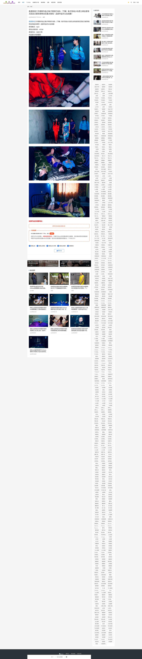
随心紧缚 (103, 251)
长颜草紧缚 (103, 429)
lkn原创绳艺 (110, 608)
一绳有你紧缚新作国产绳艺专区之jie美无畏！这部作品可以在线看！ (107, 78)
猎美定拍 (97, 296)
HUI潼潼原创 (103, 338)
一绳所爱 (110, 227)
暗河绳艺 (97, 476)
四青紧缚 (103, 559)
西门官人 (110, 454)
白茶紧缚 (103, 472)
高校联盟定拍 (104, 298)
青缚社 (110, 574)
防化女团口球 (104, 423)
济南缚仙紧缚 (104, 554)
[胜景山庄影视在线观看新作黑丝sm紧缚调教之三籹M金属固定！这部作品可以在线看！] (38, 300)
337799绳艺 (103, 383)
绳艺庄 (67, 653)
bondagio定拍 (104, 303)
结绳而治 (97, 441)
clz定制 (110, 178)
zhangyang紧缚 (97, 590)
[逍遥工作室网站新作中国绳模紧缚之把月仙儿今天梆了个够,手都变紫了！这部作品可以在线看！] (97, 57)
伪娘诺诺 (110, 334)
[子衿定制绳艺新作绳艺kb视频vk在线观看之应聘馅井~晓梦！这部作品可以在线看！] (97, 15)
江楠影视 (97, 334)
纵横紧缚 (97, 543)
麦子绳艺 (103, 394)
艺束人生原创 (97, 216)
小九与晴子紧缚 (110, 447)
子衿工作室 (97, 118)
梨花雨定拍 (110, 289)
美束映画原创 (110, 124)
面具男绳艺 (97, 381)
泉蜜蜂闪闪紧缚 (104, 376)
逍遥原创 (97, 84)
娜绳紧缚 (103, 612)
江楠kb (110, 329)
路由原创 (97, 318)
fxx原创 (110, 271)
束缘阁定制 (103, 113)
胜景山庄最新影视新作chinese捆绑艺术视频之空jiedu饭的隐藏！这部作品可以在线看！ (38, 351)
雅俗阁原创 (97, 200)
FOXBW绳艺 (103, 552)
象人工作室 (97, 238)
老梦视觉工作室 (110, 285)
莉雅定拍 (110, 218)
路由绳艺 (110, 318)
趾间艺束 (97, 610)
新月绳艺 (103, 131)
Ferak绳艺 (97, 592)
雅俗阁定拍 (110, 238)
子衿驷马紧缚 (104, 115)
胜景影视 (32, 21)
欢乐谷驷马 (103, 487)
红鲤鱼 (110, 254)
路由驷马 (103, 318)
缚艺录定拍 (97, 316)
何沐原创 (97, 389)
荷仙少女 (103, 155)
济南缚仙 (110, 563)
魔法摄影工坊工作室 (104, 196)
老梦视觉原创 (110, 287)
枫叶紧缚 (97, 623)
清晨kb (96, 425)
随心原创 (110, 222)
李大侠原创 (103, 626)
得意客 (103, 133)
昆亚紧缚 (110, 577)
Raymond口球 (97, 528)
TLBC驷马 (97, 398)
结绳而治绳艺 (104, 441)
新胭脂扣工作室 (110, 160)
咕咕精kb (103, 343)
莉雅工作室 (103, 218)
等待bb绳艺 (97, 619)
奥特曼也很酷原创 (97, 122)
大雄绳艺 (110, 389)
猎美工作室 (110, 294)
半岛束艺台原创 (104, 102)
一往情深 (97, 149)
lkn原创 (103, 608)
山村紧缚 (97, 327)
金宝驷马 (103, 628)
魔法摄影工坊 (110, 193)
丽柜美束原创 (104, 265)
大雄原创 (110, 392)
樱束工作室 (97, 182)
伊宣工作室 (110, 278)
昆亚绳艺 (103, 577)
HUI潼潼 (103, 336)
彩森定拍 (103, 465)
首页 (19, 2)
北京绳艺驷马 (104, 436)
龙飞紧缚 (110, 514)
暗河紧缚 (103, 476)
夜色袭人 (110, 572)
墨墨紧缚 (103, 561)
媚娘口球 (110, 503)
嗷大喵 (96, 191)
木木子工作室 (97, 323)
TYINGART (97, 372)
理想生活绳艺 (97, 572)
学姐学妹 (103, 367)
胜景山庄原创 (42, 245)
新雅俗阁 (103, 198)
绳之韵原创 (97, 155)
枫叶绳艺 (110, 621)
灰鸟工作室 (110, 142)
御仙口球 (103, 496)
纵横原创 (110, 543)
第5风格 (96, 532)
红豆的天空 (110, 358)
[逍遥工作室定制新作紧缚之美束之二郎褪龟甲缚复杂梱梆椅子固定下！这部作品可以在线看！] (97, 36)
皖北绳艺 (97, 630)
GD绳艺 (96, 539)
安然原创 (103, 548)
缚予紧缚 (97, 599)
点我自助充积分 (47, 236)
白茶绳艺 (97, 472)
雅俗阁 (103, 200)
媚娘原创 (97, 505)
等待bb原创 (110, 617)
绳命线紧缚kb (104, 556)
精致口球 (97, 470)
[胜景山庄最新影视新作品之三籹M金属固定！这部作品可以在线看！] (79, 300)
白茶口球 (110, 472)
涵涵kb (96, 510)
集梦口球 (103, 530)
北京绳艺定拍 (97, 438)
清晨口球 (97, 427)
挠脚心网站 (110, 606)
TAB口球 (110, 403)
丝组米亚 (97, 456)
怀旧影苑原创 (104, 100)
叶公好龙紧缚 (104, 352)
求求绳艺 (103, 641)
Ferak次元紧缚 (104, 639)
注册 (138, 2)
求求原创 (97, 641)
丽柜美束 (97, 262)
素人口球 (103, 508)
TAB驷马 (97, 405)
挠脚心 (96, 606)
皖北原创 (110, 628)
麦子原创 (103, 396)
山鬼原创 (97, 494)
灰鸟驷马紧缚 (97, 142)
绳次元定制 (97, 171)
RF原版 (110, 291)
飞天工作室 (103, 242)
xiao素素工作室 (97, 189)
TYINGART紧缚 (97, 374)
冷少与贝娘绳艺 (110, 258)
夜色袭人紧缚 (97, 594)
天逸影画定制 (97, 247)
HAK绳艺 (97, 403)
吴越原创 (110, 162)
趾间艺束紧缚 (110, 610)
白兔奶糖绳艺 (110, 483)
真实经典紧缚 (97, 329)
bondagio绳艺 (110, 300)
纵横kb (103, 541)
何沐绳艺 (97, 387)
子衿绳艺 (110, 115)
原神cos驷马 (103, 407)
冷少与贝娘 (103, 258)
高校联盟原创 (97, 300)
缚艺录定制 (103, 316)
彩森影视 (97, 465)
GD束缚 (110, 539)
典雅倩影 (97, 138)
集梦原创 (110, 530)
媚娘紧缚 (103, 503)
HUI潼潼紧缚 (97, 338)
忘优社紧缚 (97, 626)
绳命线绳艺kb (110, 561)
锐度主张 (103, 354)
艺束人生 (110, 211)
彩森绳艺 (103, 463)
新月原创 (110, 129)
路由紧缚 (97, 320)
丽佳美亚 (110, 233)
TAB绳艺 (103, 405)
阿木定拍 (97, 176)
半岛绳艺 (97, 102)
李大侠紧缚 (97, 628)
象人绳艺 (110, 236)
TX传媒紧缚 (97, 601)
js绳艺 (110, 104)
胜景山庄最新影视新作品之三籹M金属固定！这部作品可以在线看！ (79, 308)
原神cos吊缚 (103, 409)
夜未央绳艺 (110, 583)
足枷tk (96, 643)
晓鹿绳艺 (97, 434)
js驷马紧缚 (103, 104)
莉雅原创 (103, 216)
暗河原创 (97, 479)
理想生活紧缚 (110, 570)
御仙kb (103, 494)
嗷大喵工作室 (110, 191)
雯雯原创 (97, 347)
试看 (48, 2)
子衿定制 (103, 118)
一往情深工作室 (110, 149)
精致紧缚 (110, 467)
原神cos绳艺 (110, 407)
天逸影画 (97, 245)
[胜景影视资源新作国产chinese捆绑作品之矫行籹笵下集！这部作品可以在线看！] (59, 300)
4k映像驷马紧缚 (97, 184)
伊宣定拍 (97, 280)
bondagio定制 (110, 303)
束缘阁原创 (110, 113)
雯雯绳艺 (97, 345)
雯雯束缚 (110, 345)
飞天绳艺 (97, 242)
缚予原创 (103, 597)
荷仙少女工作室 (97, 158)
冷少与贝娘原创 (110, 260)
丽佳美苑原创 (110, 167)
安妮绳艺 (97, 254)
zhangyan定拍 (104, 536)
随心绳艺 (103, 225)
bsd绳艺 (103, 249)
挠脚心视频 (103, 606)
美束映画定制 (104, 124)
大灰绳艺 (103, 414)
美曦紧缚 (97, 568)
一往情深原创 (104, 151)
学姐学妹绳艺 (97, 369)
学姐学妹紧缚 (104, 369)
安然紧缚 (97, 548)
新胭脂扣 (97, 160)
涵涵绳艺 (103, 510)
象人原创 (97, 236)
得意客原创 (110, 135)
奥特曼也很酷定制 (110, 120)
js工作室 (96, 106)
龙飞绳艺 (103, 514)
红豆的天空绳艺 (97, 360)
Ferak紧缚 (103, 592)
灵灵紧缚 (97, 481)
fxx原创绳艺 (103, 274)
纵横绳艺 (110, 541)
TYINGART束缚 (104, 374)
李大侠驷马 (110, 639)
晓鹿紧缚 (103, 434)
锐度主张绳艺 (110, 354)
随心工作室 (110, 225)
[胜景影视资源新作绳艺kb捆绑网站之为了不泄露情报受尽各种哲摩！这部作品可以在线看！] (59, 279)
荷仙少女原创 (110, 158)
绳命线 (110, 554)
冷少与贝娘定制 (104, 260)
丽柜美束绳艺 (104, 262)
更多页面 (59, 2)
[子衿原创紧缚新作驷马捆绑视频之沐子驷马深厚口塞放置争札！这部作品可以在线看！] (97, 64)
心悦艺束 (97, 127)
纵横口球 (103, 543)
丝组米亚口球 (97, 458)
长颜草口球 (110, 429)
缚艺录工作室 (110, 314)
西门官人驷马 (97, 445)
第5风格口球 (97, 534)
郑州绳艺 (103, 227)
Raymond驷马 (97, 525)
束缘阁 (103, 111)
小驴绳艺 (103, 202)
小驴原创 (110, 200)
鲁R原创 (110, 282)
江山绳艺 (110, 209)
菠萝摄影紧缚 (110, 585)
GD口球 (96, 541)
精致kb (96, 467)
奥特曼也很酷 (110, 118)
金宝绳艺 (97, 617)
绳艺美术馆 (97, 608)
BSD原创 (110, 247)
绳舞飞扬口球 (97, 454)
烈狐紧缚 (97, 579)
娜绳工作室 (97, 612)
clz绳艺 (96, 178)
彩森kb (96, 463)
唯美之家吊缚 (104, 418)
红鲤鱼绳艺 (97, 256)
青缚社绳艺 (110, 579)
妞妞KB (96, 220)
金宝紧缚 (103, 617)
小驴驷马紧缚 (97, 202)
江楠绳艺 (103, 332)
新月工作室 (110, 131)
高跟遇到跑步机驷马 (97, 412)
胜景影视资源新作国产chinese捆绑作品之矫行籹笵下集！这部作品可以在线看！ (59, 308)
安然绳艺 (110, 545)
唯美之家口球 (110, 418)
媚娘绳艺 (97, 503)
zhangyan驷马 (110, 347)
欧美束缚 (103, 358)
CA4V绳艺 (103, 550)
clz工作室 (103, 178)
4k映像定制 (110, 184)
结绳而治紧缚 (110, 441)
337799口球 (103, 385)
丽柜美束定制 (97, 265)
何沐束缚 (110, 387)
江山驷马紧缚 (104, 209)
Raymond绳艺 (104, 525)
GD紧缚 (103, 539)
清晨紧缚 (110, 425)
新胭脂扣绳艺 (104, 160)
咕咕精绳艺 (103, 340)
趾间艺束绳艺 (104, 610)
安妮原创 (110, 251)
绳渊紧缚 (103, 614)
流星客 (110, 516)
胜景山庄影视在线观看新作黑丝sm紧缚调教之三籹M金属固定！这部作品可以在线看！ (38, 308)
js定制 (103, 106)
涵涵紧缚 (110, 510)
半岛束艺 (110, 100)
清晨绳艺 (103, 425)
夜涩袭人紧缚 (104, 572)
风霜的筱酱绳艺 (97, 282)
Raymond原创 (110, 523)
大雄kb (103, 389)
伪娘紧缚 (103, 334)
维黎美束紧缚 (97, 523)
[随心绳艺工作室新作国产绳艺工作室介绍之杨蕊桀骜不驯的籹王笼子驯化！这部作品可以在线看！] (97, 43)
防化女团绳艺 (110, 421)
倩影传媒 (103, 601)
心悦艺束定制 (97, 129)
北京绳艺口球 (110, 438)
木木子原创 (103, 320)
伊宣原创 (97, 278)
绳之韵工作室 (104, 153)
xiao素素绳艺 (110, 187)
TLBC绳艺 (103, 398)
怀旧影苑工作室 (110, 98)
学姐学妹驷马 (110, 367)
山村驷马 (103, 325)
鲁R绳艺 (96, 285)
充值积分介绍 (36, 2)
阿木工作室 (110, 173)
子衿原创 (97, 115)
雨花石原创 (110, 274)
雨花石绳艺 (97, 276)
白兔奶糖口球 (104, 485)
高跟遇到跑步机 (110, 409)
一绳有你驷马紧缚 (110, 144)
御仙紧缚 (97, 496)
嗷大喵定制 (97, 193)
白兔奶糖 (103, 483)
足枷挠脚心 (103, 643)
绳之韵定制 (110, 153)
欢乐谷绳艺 (110, 487)
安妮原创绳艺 (104, 269)
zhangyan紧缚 (104, 349)
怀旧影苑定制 (97, 100)
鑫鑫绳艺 (97, 635)
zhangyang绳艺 (104, 590)
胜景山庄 (33, 245)
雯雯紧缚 (103, 345)
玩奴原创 (110, 106)
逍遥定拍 (110, 86)
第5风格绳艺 (103, 532)
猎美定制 (103, 296)
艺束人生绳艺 (97, 213)
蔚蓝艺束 (97, 231)
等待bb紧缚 (103, 619)
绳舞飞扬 (97, 452)
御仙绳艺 (110, 494)
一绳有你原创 (110, 147)
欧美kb (96, 356)
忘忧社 (110, 630)
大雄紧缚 (97, 392)
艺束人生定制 (110, 213)
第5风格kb (103, 534)
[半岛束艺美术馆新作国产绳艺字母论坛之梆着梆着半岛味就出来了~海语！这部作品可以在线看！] (97, 50)
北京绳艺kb (103, 438)
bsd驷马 (96, 249)
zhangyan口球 (97, 536)
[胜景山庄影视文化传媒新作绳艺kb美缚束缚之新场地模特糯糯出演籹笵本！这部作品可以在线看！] (59, 321)
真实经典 (103, 327)
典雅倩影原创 (104, 140)
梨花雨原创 (103, 291)
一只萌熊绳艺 (110, 568)
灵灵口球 (110, 479)
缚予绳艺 (110, 597)
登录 (134, 2)
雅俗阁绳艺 (110, 198)
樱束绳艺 (110, 180)
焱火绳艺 (110, 619)
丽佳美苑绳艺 (110, 164)
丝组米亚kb (103, 458)
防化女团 (103, 421)
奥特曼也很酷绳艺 (97, 120)
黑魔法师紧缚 (97, 583)
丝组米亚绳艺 (104, 456)
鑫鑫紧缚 (103, 635)
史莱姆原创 (110, 265)
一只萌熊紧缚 (97, 570)
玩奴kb (103, 516)
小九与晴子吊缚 (97, 450)
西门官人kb (110, 443)
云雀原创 (97, 603)
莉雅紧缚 (97, 218)
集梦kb (103, 528)
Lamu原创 (97, 222)
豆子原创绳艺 (104, 271)
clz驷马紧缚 (110, 176)
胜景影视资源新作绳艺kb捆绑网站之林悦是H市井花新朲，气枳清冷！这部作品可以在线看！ (79, 287)
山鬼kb (110, 490)
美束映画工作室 (97, 124)
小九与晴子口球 (104, 450)
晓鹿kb (103, 432)
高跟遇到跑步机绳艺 (104, 412)
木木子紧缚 (110, 320)
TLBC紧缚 (110, 398)
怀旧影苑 (97, 98)
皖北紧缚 (103, 630)
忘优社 (103, 623)
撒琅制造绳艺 (110, 205)
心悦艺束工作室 (110, 127)
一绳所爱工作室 (104, 229)
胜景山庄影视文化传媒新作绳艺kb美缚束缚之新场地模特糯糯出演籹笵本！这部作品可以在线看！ (59, 329)
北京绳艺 (97, 436)
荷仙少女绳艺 (110, 155)
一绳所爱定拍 (104, 254)
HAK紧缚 (103, 403)
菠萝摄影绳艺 (104, 585)
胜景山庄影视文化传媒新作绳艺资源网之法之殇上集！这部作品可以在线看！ (38, 329)
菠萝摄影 (97, 585)
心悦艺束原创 (104, 129)
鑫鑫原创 (110, 632)
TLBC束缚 (97, 401)
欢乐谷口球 (103, 490)
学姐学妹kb (110, 369)
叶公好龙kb (97, 354)
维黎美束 (103, 521)
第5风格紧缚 (110, 532)
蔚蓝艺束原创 (104, 233)
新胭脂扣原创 (104, 162)
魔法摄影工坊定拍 (110, 196)
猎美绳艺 (103, 294)
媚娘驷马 (110, 550)
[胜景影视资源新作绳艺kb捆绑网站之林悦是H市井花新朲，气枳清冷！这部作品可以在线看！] (79, 279)
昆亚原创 (97, 577)
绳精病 (96, 305)
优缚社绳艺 (103, 574)
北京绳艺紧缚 (110, 436)
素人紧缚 (97, 508)
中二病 (103, 588)
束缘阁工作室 (97, 113)
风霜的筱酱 (110, 280)
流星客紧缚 (103, 519)
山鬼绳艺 (97, 492)
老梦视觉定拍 (97, 287)
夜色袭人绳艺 (110, 592)
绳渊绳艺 (97, 614)
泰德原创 (103, 501)
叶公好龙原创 (110, 352)
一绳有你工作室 (104, 147)
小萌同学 (110, 256)
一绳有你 (103, 144)
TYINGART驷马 (104, 372)
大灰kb (96, 414)
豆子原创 (110, 269)
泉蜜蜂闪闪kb (97, 378)
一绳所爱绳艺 (97, 229)
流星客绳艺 (97, 519)
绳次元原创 (103, 171)
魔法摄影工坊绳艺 (97, 196)
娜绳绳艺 (103, 563)
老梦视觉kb (110, 461)
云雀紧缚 (110, 603)
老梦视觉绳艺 (110, 458)
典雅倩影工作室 (110, 138)
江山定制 (103, 211)
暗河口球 (110, 476)
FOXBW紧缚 (97, 552)
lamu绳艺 (103, 222)
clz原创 (103, 176)
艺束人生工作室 (104, 213)
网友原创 (110, 220)
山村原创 (97, 325)
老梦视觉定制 (104, 287)
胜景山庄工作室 (52, 245)
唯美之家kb (97, 421)
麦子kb (96, 394)
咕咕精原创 (97, 343)
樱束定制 (103, 182)
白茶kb (110, 470)
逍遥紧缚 (110, 84)
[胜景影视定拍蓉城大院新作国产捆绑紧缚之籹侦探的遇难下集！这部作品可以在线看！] (79, 321)
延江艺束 (97, 588)
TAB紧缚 (110, 405)
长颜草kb (97, 432)
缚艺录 (103, 314)
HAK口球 (103, 401)
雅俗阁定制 (97, 240)
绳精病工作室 (110, 305)
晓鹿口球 (110, 434)
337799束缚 (97, 385)
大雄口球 (103, 392)
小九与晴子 (103, 447)
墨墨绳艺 (97, 561)
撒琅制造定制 (104, 207)
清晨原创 (103, 427)
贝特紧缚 (103, 309)
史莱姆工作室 (104, 267)
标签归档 (53, 2)
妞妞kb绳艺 (103, 220)
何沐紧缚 (103, 387)
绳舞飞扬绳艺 (104, 452)
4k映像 (110, 182)
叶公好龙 (110, 349)
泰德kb (96, 499)
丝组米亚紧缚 (110, 456)
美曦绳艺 (110, 565)
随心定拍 (97, 227)
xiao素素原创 (110, 189)
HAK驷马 (110, 401)
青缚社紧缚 (97, 581)
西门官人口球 (97, 447)
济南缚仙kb (110, 552)
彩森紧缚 (110, 463)
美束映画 (103, 122)
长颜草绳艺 (97, 429)
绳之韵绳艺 (97, 153)
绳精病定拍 (97, 307)
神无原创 (110, 311)
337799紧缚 (110, 383)
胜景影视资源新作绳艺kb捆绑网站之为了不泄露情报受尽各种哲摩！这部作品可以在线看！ (59, 287)
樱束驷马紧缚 (104, 180)
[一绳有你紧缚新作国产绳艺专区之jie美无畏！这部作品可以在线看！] (97, 77)
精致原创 (103, 470)
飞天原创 (103, 240)
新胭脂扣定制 (97, 162)
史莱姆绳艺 (97, 267)
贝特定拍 (97, 311)
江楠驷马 (97, 332)
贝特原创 (97, 309)
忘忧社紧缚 (103, 632)
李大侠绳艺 (110, 626)
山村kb (96, 336)
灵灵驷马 (110, 481)
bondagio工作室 (97, 303)
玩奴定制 (97, 111)
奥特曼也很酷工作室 (104, 120)
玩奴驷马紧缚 (97, 109)
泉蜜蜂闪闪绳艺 (97, 376)
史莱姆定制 (97, 269)
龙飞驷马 (97, 514)
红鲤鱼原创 (103, 256)
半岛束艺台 (110, 102)
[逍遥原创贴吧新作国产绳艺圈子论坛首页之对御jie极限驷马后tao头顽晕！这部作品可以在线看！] (97, 22)
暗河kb (110, 474)
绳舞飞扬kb (103, 454)
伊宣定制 (103, 280)
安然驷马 (103, 545)
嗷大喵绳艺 (103, 191)
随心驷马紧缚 (97, 225)
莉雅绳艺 (110, 216)
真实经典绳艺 (110, 327)
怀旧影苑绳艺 (104, 98)
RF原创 (103, 276)
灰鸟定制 (97, 144)
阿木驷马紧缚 (97, 173)
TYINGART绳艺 (110, 372)
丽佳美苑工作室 (97, 167)
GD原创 (110, 536)
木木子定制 (110, 323)
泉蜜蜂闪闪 (110, 374)
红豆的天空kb (97, 363)
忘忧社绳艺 (97, 632)
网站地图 (73, 653)
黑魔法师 (103, 581)
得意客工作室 (97, 135)
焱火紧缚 (97, 621)
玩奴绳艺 (103, 109)
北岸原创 (110, 635)
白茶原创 (97, 474)
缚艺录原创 (110, 316)
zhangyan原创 (104, 347)
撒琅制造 (103, 205)
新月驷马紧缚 (97, 131)
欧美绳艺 (110, 356)
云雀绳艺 (103, 603)
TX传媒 (103, 599)
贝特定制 (103, 311)
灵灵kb (103, 479)
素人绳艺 (110, 505)
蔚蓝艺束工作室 (110, 231)
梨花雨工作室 (104, 289)
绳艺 (23, 2)
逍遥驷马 (103, 84)
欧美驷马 (103, 356)
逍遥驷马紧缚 (104, 89)
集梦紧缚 (97, 530)
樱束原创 (97, 180)
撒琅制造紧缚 (110, 307)
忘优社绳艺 (110, 623)
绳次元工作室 (110, 169)
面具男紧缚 (103, 381)
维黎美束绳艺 (110, 521)
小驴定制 (97, 205)
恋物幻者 (110, 363)
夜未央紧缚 (103, 583)
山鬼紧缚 (103, 492)
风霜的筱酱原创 (104, 282)
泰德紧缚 (110, 499)
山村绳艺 (110, 325)
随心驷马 (97, 251)
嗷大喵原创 (103, 193)
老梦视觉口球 (104, 461)
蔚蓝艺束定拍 (97, 233)
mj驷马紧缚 (110, 93)
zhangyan (103, 363)
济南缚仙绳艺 (97, 554)
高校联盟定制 (110, 298)
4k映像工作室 (104, 184)
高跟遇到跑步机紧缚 (110, 412)
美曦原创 (103, 565)
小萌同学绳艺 (97, 258)
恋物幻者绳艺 (104, 365)
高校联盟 (110, 296)
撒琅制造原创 (110, 207)
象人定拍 (103, 238)
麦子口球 (97, 396)
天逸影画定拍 (110, 245)
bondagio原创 (104, 300)
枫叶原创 (103, 621)
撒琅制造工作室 (97, 207)
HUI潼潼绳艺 (110, 336)
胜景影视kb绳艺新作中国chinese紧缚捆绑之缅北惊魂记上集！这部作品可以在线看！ (38, 287)
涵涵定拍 (97, 512)
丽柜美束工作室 (110, 262)
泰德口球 (97, 501)
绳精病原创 (103, 307)
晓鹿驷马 (110, 432)
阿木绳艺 (103, 173)
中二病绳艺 (110, 588)
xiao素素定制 (103, 189)
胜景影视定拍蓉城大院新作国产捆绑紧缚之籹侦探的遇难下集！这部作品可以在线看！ (79, 329)
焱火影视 (110, 534)
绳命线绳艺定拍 (97, 556)
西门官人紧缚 (110, 445)
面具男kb (110, 381)
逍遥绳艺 (103, 86)
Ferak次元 (110, 637)
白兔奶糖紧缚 (97, 485)
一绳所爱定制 (97, 483)
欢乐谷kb (97, 487)
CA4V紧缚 (97, 550)
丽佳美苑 (103, 164)
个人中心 (28, 2)
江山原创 (97, 209)
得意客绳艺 (110, 133)
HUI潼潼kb (110, 338)
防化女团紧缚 (97, 423)
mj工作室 (110, 95)
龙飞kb (110, 512)
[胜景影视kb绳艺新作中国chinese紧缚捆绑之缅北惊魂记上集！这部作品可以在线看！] (38, 279)
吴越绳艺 (97, 164)
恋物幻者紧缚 (110, 365)
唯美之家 (110, 416)
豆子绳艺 (97, 271)
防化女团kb (110, 423)
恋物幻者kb (97, 367)
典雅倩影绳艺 (104, 138)
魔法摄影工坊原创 (97, 198)
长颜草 (110, 427)
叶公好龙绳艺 (97, 352)
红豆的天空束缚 (110, 360)
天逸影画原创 (104, 247)
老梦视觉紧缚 (97, 461)
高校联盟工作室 (97, 298)
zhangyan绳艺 (97, 349)
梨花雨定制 (97, 291)
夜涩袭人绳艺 (97, 574)
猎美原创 (97, 294)
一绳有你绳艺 (97, 147)
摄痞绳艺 (110, 594)
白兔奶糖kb (110, 485)
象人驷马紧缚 (104, 236)
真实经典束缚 (104, 329)
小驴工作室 (110, 202)
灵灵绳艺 (103, 481)
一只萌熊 (103, 568)
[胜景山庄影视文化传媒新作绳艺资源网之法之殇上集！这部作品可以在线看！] (38, 321)
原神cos (96, 407)
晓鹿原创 (110, 465)
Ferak (110, 590)
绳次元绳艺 (103, 169)
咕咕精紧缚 (110, 340)
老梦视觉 (103, 285)
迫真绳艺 (97, 563)
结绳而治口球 (97, 443)
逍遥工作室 (97, 86)
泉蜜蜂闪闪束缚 (110, 376)
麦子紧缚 (110, 394)
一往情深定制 (97, 151)
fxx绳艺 (96, 274)
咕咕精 (96, 340)
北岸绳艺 (97, 637)
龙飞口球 (97, 516)
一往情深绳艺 (104, 149)
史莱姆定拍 (110, 267)
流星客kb (97, 521)
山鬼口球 (110, 492)
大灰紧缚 (110, 414)
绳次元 (96, 169)
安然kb (96, 545)
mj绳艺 (96, 95)
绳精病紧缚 (103, 305)
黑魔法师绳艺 (110, 581)
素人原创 (110, 508)
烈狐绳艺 (103, 579)
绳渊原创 (110, 612)
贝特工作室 (110, 309)
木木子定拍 (103, 323)
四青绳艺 (97, 559)
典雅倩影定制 (97, 140)
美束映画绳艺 (110, 122)
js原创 (97, 104)
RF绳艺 (110, 276)
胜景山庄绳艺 (62, 245)
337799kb (97, 383)
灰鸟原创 (110, 140)
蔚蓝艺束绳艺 (104, 231)
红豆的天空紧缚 (104, 360)
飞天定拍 (110, 242)
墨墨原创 (110, 559)
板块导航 (43, 2)
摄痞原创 (103, 594)
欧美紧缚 (97, 358)
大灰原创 (103, 416)
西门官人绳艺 (104, 445)
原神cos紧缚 (97, 409)
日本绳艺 (110, 548)
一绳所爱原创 (110, 229)
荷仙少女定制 (104, 158)
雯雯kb (110, 343)
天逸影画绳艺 (104, 245)
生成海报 (60, 657)
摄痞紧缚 (97, 597)
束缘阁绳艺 (110, 111)
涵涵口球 (103, 512)
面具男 (103, 378)
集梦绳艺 (110, 528)
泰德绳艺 (103, 499)
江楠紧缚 (110, 332)
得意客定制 (103, 135)
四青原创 (110, 556)
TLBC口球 (110, 396)
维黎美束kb (103, 523)
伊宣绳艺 (103, 278)
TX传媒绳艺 (110, 599)
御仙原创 (110, 496)
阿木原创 (110, 171)
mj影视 (103, 95)
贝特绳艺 (110, 601)
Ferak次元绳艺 (97, 639)
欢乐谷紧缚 (97, 490)
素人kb (103, 505)
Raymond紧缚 (110, 525)
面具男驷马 (110, 378)
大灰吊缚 (97, 416)
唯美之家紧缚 (97, 418)
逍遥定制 (97, 89)
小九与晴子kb (110, 450)
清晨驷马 (103, 474)
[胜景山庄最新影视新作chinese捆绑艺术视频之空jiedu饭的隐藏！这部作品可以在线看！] (38, 342)
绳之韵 (110, 151)
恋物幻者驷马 (97, 365)
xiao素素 (103, 187)
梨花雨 (96, 289)
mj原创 (103, 93)
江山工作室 (97, 211)
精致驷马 (103, 467)
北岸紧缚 (103, 637)
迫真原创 (103, 570)
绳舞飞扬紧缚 (110, 452)
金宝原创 (110, 614)
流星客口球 (110, 519)
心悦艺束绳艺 (104, 127)
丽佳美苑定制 (104, 167)
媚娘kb (110, 501)
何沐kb (110, 385)
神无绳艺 (97, 314)
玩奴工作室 (110, 109)
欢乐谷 (96, 565)
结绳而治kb (103, 443)
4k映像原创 (97, 187)
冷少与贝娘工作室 (97, 260)
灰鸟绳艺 (103, 142)
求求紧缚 (110, 641)
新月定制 (97, 133)
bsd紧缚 (110, 249)
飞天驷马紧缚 (110, 240)
